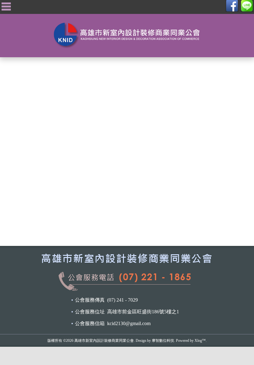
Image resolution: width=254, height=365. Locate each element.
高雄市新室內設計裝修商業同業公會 (104, 340)
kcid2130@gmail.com (129, 323)
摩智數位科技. (163, 340)
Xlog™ (200, 340)
